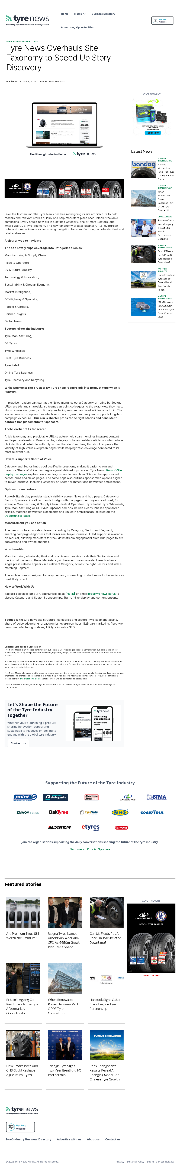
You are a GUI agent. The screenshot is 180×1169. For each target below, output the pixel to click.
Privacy (120, 1161)
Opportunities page (17, 515)
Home (65, 13)
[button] (80, 14)
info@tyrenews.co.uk (102, 593)
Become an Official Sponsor (90, 849)
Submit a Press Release (160, 1161)
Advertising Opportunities (77, 27)
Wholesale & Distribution (22, 41)
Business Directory (103, 13)
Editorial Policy (135, 1161)
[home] (28, 20)
